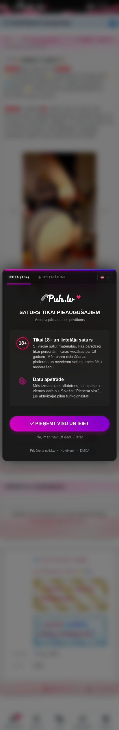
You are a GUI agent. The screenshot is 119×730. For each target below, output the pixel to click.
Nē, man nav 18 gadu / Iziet (59, 437)
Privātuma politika (42, 450)
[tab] (19, 277)
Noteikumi (67, 450)
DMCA (84, 450)
